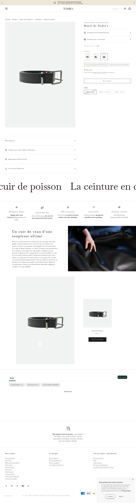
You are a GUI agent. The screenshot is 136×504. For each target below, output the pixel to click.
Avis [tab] (12, 378)
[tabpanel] (68, 399)
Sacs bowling (9, 467)
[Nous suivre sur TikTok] (28, 486)
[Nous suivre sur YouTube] (23, 486)
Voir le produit (97, 339)
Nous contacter (98, 458)
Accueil (7, 19)
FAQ (94, 460)
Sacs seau (8, 469)
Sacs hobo (8, 460)
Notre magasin (54, 463)
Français (115, 9)
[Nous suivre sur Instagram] (12, 486)
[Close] (133, 479)
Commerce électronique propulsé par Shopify (55, 495)
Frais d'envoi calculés (99, 72)
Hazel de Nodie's (97, 331)
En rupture (107, 81)
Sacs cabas (8, 465)
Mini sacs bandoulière (12, 463)
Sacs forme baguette (12, 476)
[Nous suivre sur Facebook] (6, 486)
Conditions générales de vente (103, 467)
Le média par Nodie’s (56, 465)
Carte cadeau (97, 463)
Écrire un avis (122, 377)
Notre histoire (54, 458)
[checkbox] (50, 385)
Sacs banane (9, 472)
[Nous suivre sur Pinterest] (17, 486)
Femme (14, 19)
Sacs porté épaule (11, 479)
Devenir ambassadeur (100, 465)
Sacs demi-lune (10, 458)
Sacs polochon (10, 474)
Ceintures (38, 19)
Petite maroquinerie (26, 19)
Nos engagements (55, 460)
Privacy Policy (126, 491)
